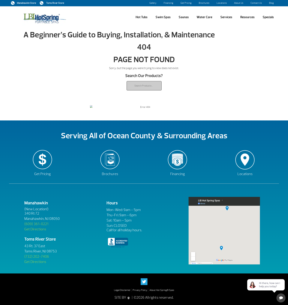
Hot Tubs (141, 17)
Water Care (204, 17)
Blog (271, 3)
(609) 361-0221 (36, 224)
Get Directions (35, 229)
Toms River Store (55, 3)
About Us (238, 3)
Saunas (184, 17)
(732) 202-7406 (36, 256)
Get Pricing (186, 3)
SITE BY (120, 297)
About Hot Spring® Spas (161, 290)
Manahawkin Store (26, 3)
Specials (268, 17)
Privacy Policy (140, 290)
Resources (247, 17)
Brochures (204, 3)
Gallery (152, 3)
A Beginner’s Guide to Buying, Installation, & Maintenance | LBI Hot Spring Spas (44, 17)
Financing (168, 3)
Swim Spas (163, 17)
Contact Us (256, 3)
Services (226, 17)
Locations (222, 3)
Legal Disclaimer (122, 290)
